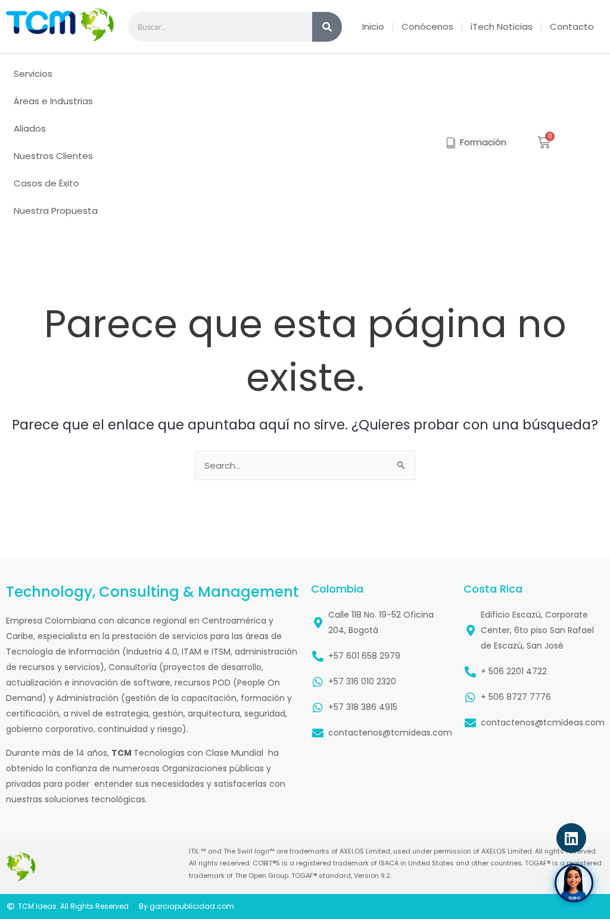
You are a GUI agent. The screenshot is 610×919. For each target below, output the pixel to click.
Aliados (30, 128)
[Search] (327, 27)
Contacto (572, 26)
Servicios (33, 73)
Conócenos (427, 26)
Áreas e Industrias (53, 101)
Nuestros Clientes (53, 155)
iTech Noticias (502, 26)
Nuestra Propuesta (56, 210)
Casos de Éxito (46, 183)
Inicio (373, 26)
